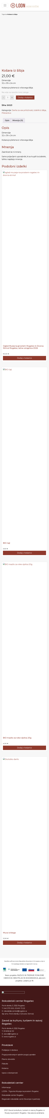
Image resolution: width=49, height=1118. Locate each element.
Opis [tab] (7, 120)
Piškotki (5, 1064)
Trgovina (4, 14)
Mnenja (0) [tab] (18, 120)
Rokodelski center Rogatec (12, 1095)
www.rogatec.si (10, 1037)
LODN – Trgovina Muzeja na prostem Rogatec (20, 1091)
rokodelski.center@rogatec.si (15, 1011)
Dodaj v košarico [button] (24, 358)
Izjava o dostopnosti (10, 1073)
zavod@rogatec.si (11, 1034)
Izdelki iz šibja (40, 110)
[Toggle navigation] (5, 5)
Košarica (5, 1068)
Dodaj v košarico (25, 97)
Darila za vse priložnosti (22, 110)
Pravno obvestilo (8, 1059)
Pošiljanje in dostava (10, 1050)
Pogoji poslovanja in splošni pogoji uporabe (19, 1055)
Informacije (6, 1087)
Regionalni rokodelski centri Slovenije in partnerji (21, 1099)
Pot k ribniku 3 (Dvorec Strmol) (21, 1014)
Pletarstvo (6, 113)
